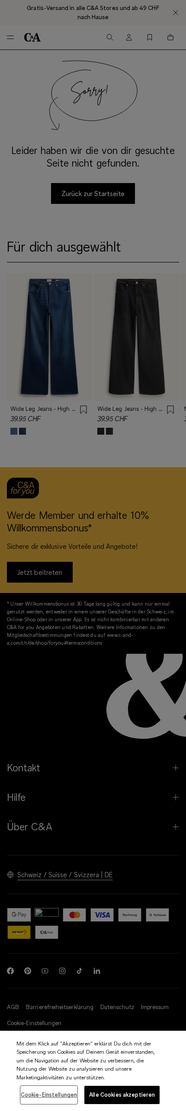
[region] (93, 1071)
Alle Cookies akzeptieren (122, 1094)
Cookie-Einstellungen (49, 1094)
